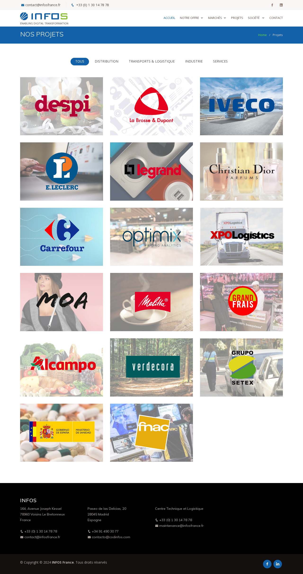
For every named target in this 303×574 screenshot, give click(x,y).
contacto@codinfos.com (110, 537)
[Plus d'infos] (94, 126)
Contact (276, 18)
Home (262, 35)
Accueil (169, 18)
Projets (237, 18)
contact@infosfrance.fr (42, 5)
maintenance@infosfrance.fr (181, 526)
